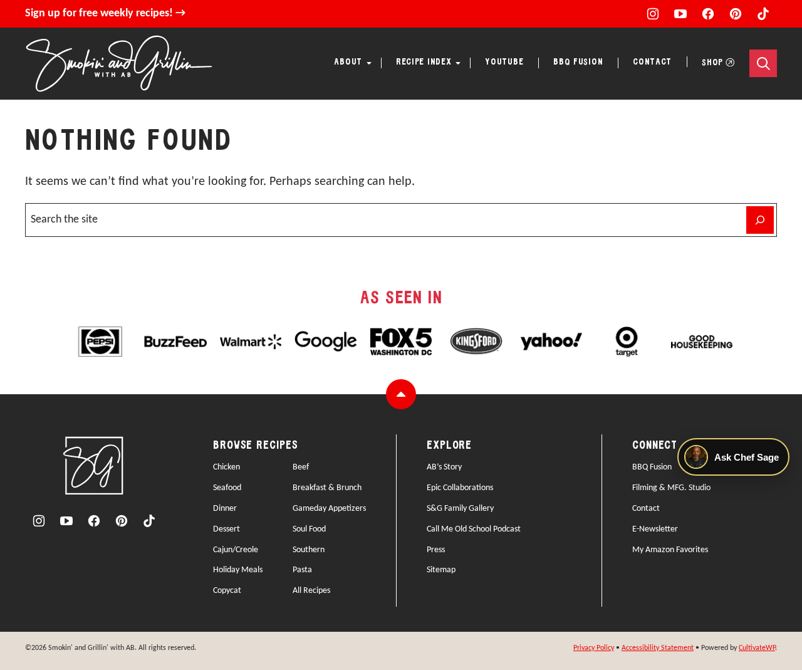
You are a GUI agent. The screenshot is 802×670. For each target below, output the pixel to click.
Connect (654, 446)
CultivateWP (757, 648)
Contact (652, 62)
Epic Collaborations (460, 488)
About (348, 62)
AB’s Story (444, 467)
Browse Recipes (255, 446)
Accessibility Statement (658, 648)
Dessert (226, 529)
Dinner (225, 508)
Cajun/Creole (235, 550)
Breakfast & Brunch (327, 488)
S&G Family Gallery (460, 508)
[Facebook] (708, 14)
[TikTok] (763, 14)
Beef (301, 467)
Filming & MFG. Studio (671, 488)
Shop (712, 63)
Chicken (226, 467)
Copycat (227, 590)
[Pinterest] (735, 14)
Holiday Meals (238, 570)
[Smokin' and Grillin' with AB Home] (119, 63)
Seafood (227, 488)
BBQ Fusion (578, 62)
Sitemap (441, 570)
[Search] (763, 63)
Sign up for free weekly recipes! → (105, 13)
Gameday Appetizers (329, 508)
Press (436, 550)
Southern (309, 550)
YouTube (504, 62)
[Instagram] (653, 14)
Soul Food (309, 529)
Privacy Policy (593, 648)
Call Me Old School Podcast (474, 529)
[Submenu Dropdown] (369, 63)
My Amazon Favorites (670, 550)
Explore (449, 446)
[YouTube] (680, 14)
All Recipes (311, 590)
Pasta (302, 570)
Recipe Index (423, 62)
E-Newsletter (655, 529)
